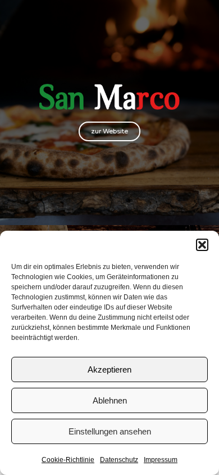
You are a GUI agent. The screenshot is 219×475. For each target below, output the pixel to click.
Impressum (160, 460)
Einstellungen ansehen (110, 431)
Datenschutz (119, 460)
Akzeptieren (109, 369)
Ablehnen (110, 400)
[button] (202, 244)
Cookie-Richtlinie (68, 460)
